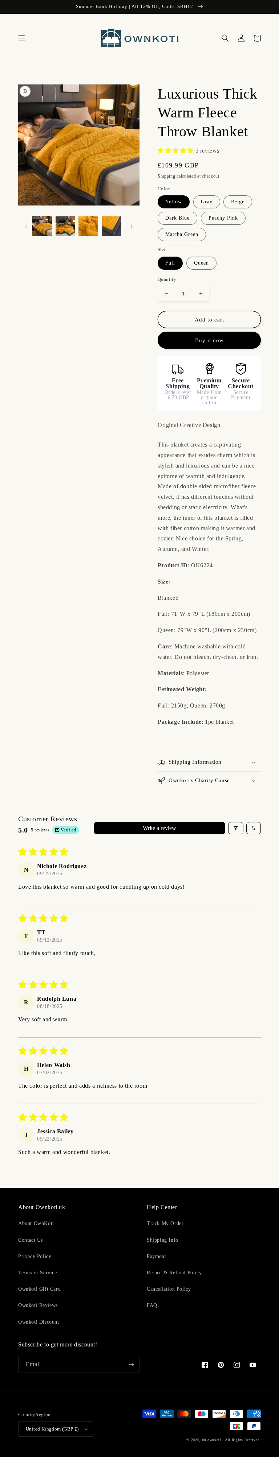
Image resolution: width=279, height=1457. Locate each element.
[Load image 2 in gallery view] (65, 226)
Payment (156, 1256)
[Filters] (235, 828)
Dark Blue (177, 218)
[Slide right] (132, 226)
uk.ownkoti (211, 1440)
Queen (201, 263)
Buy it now (209, 340)
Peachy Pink (223, 218)
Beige (237, 201)
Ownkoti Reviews (38, 1305)
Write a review (159, 828)
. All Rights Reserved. (242, 1440)
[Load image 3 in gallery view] (88, 226)
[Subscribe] (131, 1364)
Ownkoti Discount (38, 1322)
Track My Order (165, 1223)
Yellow (173, 201)
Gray (207, 201)
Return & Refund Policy (174, 1272)
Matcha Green (181, 234)
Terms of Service (37, 1272)
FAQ (152, 1305)
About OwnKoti (36, 1223)
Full (170, 263)
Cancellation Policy (169, 1289)
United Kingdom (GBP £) (52, 1429)
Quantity (167, 279)
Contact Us (30, 1240)
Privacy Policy (34, 1256)
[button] (22, 38)
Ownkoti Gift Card (39, 1289)
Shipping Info (162, 1240)
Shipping (166, 176)
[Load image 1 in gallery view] (42, 226)
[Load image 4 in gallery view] (111, 226)
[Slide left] (26, 226)
